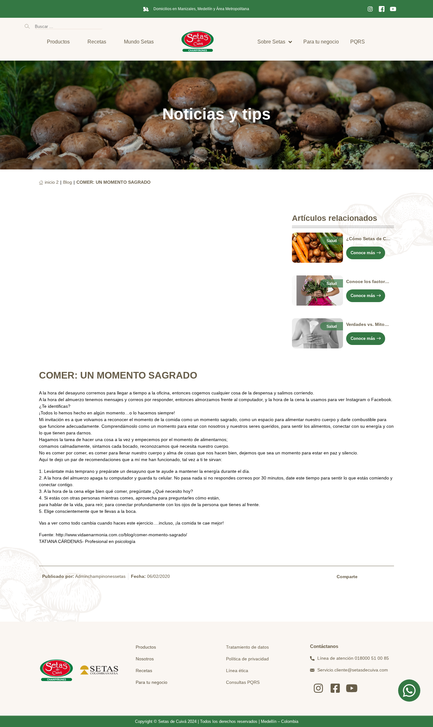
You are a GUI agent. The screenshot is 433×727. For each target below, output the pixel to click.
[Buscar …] (68, 26)
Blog (67, 182)
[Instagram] (370, 9)
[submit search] (27, 26)
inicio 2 (52, 182)
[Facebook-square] (335, 688)
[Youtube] (393, 9)
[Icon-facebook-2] (381, 9)
